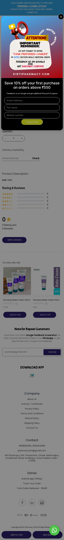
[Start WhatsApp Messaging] (54, 530)
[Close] (58, 20)
